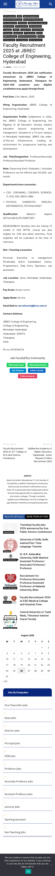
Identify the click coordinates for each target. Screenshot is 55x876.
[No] (51, 864)
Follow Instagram (27, 376)
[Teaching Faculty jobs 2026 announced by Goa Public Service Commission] (10, 528)
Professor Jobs (9, 40)
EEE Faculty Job (35, 26)
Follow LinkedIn (36, 370)
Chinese (7, 551)
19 (21, 664)
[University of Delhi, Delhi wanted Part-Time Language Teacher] (10, 545)
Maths (39, 33)
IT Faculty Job (30, 33)
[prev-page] (5, 627)
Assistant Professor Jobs (13, 20)
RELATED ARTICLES (14, 516)
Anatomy (7, 602)
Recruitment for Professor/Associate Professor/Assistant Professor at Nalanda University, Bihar (32, 582)
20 (29, 664)
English (16, 30)
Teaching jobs (22, 40)
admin (8, 67)
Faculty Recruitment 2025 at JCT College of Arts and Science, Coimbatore (15, 453)
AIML (19, 16)
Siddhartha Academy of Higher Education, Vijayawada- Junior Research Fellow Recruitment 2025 (40, 455)
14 (35, 659)
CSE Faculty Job (9, 11)
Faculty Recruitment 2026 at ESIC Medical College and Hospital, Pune (35, 601)
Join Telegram (18, 370)
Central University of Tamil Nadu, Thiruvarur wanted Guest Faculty (35, 615)
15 (42, 659)
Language (7, 30)
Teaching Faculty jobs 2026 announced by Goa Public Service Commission (36, 528)
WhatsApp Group (16, 365)
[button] (5, 4)
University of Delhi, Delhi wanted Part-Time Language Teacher (34, 543)
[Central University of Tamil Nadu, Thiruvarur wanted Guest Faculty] (10, 620)
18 (14, 664)
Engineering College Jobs (37, 23)
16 (48, 659)
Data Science (8, 26)
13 (29, 659)
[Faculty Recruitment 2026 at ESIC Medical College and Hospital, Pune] (10, 599)
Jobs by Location (36, 40)
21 (35, 664)
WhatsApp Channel (38, 365)
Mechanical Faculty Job (27, 36)
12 (21, 659)
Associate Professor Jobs (33, 20)
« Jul (5, 681)
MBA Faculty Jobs (10, 36)
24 (7, 670)
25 (14, 670)
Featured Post (38, 30)
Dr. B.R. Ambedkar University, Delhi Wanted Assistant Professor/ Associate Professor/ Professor (34, 561)
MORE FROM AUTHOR (37, 516)
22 (42, 664)
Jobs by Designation (31, 16)
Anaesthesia (8, 532)
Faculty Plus (25, 30)
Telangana (8, 33)
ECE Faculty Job (21, 26)
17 (7, 664)
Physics (41, 36)
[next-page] (10, 627)
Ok (28, 871)
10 (7, 659)
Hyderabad (18, 33)
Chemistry (22, 23)
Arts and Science (10, 23)
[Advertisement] (27, 409)
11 (14, 659)
